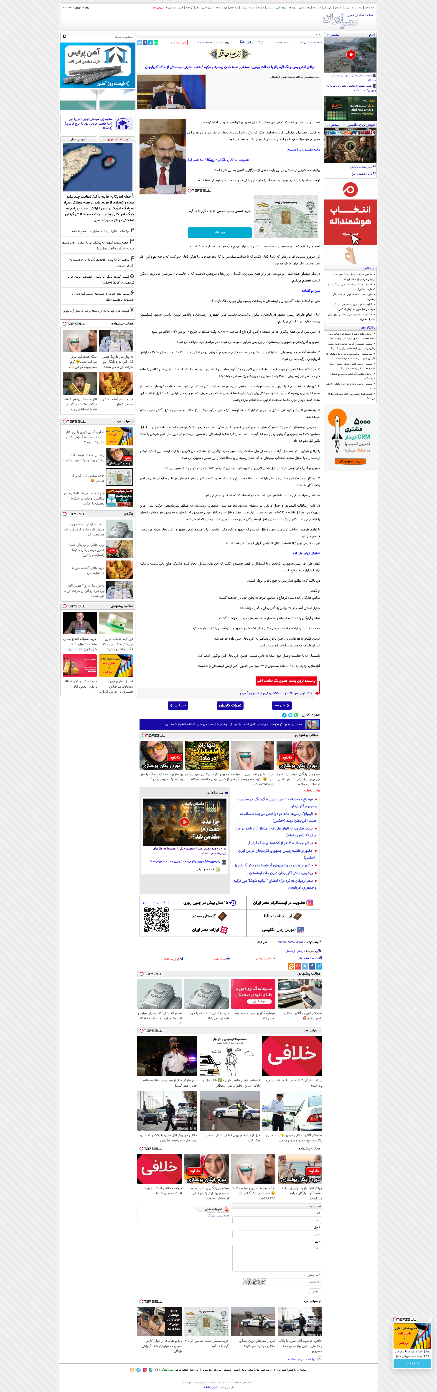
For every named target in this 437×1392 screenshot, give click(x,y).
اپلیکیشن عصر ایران (156, 902)
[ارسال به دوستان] (244, 42)
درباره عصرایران (263, 1370)
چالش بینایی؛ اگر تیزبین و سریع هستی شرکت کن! (352, 376)
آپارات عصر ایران (205, 930)
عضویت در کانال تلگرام (233, 160)
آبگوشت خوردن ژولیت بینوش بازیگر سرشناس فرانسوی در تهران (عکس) (354, 307)
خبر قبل (180, 705)
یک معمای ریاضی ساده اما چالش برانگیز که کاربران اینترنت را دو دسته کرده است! (350, 356)
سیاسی (270, 8)
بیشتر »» (333, 34)
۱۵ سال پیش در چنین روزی (205, 903)
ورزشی (243, 8)
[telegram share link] (150, 42)
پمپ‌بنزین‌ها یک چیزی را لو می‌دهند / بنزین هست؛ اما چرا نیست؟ (185, 861)
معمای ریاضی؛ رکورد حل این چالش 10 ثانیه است (350, 386)
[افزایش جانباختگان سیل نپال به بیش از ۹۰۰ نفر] (350, 55)
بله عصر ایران (194, 160)
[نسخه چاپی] (241, 42)
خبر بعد (279, 705)
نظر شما (315, 1206)
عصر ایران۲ (280, 1370)
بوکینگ (211, 1216)
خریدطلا (220, 232)
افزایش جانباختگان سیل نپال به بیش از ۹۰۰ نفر (352, 78)
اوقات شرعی (304, 8)
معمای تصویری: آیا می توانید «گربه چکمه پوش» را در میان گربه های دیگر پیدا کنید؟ (351, 346)
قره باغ (301, 951)
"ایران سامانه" (210, 1387)
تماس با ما (357, 8)
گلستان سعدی (204, 916)
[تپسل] (189, 190)
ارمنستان (290, 951)
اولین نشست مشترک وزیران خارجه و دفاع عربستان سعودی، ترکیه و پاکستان (278, 35)
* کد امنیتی (314, 1275)
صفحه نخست (316, 42)
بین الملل (233, 8)
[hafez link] (229, 54)
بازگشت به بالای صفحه (302, 1359)
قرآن (197, 8)
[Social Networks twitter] (290, 715)
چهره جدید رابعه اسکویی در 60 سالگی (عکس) (353, 297)
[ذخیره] (248, 42)
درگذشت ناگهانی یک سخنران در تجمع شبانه (100, 231)
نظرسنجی (327, 8)
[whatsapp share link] (156, 42)
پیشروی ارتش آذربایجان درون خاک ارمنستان (281, 873)
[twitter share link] (139, 42)
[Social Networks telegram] (284, 715)
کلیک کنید (412, 1363)
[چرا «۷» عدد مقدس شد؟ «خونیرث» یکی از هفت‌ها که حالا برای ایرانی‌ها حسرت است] (184, 822)
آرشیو (346, 8)
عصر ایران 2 (171, 8)
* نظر (317, 1242)
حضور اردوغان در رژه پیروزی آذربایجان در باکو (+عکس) (274, 865)
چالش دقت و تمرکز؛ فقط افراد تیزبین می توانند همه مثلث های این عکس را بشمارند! (351, 336)
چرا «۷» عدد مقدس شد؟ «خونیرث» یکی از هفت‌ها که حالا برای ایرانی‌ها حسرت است (189, 851)
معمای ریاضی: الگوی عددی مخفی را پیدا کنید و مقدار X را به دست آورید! (352, 366)
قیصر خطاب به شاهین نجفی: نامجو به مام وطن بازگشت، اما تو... (351, 88)
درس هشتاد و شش (361, 167)
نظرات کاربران (230, 705)
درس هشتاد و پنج (362, 174)
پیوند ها (292, 8)
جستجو (338, 8)
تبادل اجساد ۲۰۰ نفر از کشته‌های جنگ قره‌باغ (280, 843)
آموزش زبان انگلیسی (279, 930)
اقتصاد (261, 8)
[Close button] (430, 1319)
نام (318, 1213)
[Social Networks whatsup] (296, 715)
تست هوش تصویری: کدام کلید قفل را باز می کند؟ (351, 396)
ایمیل (317, 1228)
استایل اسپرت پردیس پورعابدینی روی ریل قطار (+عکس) (351, 317)
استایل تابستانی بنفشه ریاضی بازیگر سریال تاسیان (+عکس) (351, 287)
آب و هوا (317, 8)
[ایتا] (291, 966)
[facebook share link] (145, 42)
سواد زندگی (281, 8)
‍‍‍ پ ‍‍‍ (257, 41)
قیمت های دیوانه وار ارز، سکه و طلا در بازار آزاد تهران (96, 311)
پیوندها (217, 1370)
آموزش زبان (158, 8)
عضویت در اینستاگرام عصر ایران (279, 903)
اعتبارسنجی (223, 1216)
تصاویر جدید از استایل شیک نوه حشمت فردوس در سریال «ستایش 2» (352, 277)
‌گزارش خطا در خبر (177, 43)
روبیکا (211, 160)
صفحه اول (369, 8)
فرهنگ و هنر (221, 8)
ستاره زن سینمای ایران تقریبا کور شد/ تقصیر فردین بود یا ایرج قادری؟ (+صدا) (88, 124)
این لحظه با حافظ (278, 916)
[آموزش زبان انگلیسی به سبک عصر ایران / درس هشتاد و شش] (350, 145)
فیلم (181, 8)
